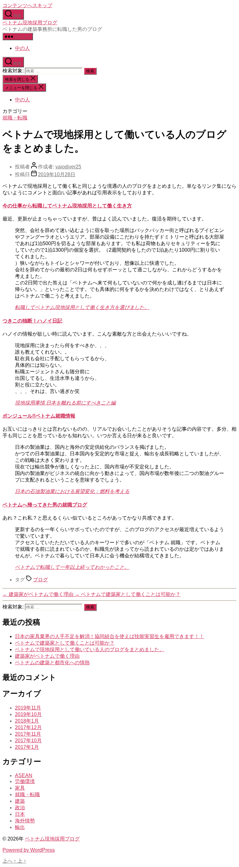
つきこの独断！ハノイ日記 (32, 320)
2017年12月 (28, 727)
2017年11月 (28, 734)
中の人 (22, 48)
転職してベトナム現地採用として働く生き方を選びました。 (82, 307)
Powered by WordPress (28, 850)
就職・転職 (14, 117)
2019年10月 (28, 714)
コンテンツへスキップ (27, 5)
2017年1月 (27, 747)
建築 (20, 801)
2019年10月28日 (56, 174)
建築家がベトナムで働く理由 (47, 656)
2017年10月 (28, 740)
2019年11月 (28, 707)
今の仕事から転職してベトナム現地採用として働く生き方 (67, 205)
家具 (20, 788)
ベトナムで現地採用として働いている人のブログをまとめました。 (89, 649)
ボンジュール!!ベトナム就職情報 (38, 416)
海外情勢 (25, 820)
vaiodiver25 (68, 166)
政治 (20, 807)
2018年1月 (27, 721)
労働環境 (25, 781)
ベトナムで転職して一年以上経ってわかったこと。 (72, 567)
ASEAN (23, 775)
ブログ (40, 579)
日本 (20, 814)
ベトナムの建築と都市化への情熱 (52, 662)
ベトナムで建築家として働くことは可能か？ (65, 643)
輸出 (20, 827)
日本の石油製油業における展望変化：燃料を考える (72, 491)
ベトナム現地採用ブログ (29, 22)
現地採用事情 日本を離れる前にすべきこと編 (65, 402)
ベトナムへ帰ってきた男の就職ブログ (44, 504)
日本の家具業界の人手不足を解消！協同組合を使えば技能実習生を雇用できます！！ (109, 636)
